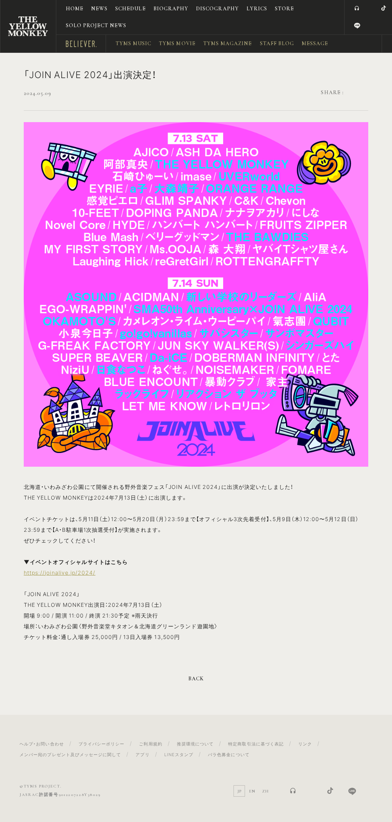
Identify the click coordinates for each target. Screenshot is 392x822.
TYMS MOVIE (177, 43)
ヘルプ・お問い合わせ (42, 743)
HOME (74, 8)
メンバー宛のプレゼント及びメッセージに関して (70, 754)
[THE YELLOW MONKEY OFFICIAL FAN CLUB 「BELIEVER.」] (28, 26)
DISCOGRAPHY (217, 8)
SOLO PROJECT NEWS (96, 25)
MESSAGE (315, 43)
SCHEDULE (130, 8)
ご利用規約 (150, 743)
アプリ (142, 754)
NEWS (99, 8)
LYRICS (257, 8)
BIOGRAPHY (171, 8)
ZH (265, 791)
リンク (305, 743)
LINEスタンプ (178, 754)
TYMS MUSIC (134, 43)
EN (252, 791)
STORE (284, 8)
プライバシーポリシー (101, 743)
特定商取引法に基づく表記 (256, 743)
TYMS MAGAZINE (227, 43)
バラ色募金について (228, 754)
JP (239, 791)
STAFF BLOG (277, 43)
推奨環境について (195, 743)
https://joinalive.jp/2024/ (59, 572)
